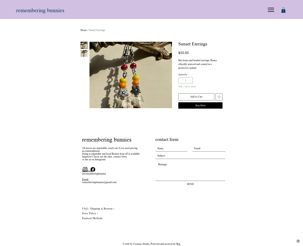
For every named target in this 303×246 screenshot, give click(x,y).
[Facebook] (93, 169)
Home (83, 30)
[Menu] (271, 10)
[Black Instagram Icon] (298, 241)
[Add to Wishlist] (219, 96)
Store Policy (89, 213)
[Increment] (190, 80)
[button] (283, 10)
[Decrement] (181, 80)
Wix (178, 244)
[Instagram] (85, 169)
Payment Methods (92, 218)
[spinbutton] (185, 80)
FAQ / (86, 208)
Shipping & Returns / (102, 208)
